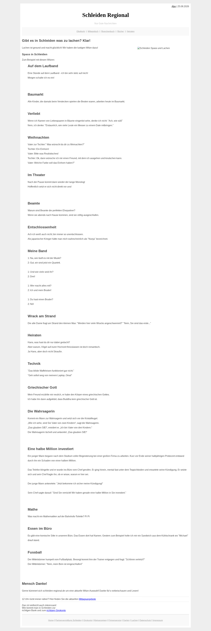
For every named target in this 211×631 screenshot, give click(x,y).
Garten (126, 620)
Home (51, 620)
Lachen (134, 620)
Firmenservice (115, 620)
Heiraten (130, 31)
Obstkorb (81, 31)
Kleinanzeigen (100, 620)
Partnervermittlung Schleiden (68, 620)
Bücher (120, 31)
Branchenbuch (108, 31)
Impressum (158, 620)
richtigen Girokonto (56, 610)
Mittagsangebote (87, 599)
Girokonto (87, 620)
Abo (174, 6)
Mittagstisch (93, 31)
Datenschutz (145, 620)
